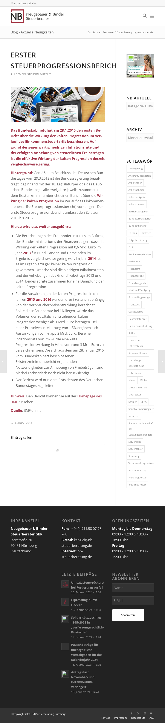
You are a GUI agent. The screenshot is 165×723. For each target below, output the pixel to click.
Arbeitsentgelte (136, 197)
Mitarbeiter (134, 394)
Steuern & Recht (39, 74)
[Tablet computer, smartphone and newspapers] (58, 104)
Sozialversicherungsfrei (141, 408)
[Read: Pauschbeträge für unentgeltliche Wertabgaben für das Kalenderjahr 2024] (65, 646)
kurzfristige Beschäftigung (136, 363)
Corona (132, 232)
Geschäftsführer (137, 318)
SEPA (144, 401)
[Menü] (152, 16)
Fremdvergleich (137, 283)
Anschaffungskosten (139, 175)
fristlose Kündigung (139, 290)
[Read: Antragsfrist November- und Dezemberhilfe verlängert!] (65, 674)
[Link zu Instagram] (144, 713)
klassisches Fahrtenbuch (135, 343)
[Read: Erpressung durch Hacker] (65, 602)
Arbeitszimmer (136, 204)
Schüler (132, 401)
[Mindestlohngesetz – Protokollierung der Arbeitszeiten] (3, 361)
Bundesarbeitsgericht (140, 218)
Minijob (144, 380)
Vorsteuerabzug (137, 470)
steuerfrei (133, 416)
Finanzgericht (136, 275)
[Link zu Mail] (151, 713)
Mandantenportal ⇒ (24, 3)
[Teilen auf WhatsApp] (58, 450)
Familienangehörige (139, 254)
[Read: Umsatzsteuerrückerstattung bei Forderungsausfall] (65, 584)
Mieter (132, 380)
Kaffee (131, 333)
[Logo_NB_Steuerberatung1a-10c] (43, 16)
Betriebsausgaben (138, 211)
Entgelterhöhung (137, 240)
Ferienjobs (134, 261)
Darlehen (146, 232)
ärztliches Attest (137, 484)
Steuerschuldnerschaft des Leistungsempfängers (141, 429)
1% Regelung (135, 168)
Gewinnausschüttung (140, 326)
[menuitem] (142, 16)
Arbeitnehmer (136, 189)
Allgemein (18, 74)
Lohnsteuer (134, 373)
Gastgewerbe (135, 311)
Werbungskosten (137, 477)
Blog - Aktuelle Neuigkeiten (32, 32)
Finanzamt (134, 268)
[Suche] (142, 16)
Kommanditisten (137, 353)
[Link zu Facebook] (131, 713)
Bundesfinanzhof (137, 225)
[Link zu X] (138, 713)
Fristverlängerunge (139, 297)
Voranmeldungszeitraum (141, 463)
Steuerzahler (135, 448)
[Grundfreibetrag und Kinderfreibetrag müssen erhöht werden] (161, 361)
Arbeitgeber (135, 182)
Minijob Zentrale (137, 387)
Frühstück (134, 304)
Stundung (133, 456)
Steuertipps (134, 441)
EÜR (130, 247)
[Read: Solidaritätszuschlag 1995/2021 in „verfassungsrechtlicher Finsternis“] (65, 619)
